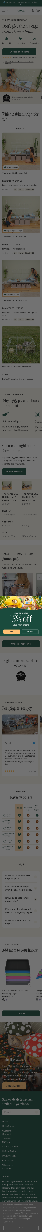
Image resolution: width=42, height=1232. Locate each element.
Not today (30, 631)
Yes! (11, 632)
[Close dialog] (40, 597)
